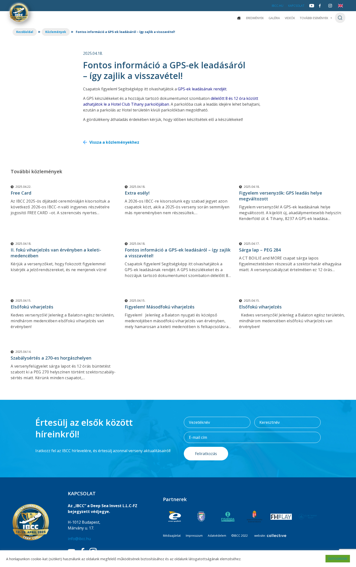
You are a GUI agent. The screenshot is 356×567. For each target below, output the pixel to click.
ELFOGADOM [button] (337, 558)
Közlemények (55, 32)
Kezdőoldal (24, 32)
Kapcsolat (296, 6)
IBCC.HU (277, 6)
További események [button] (314, 18)
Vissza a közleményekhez (114, 142)
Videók (290, 18)
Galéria (274, 18)
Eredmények (255, 18)
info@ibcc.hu (79, 538)
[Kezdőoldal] (238, 18)
